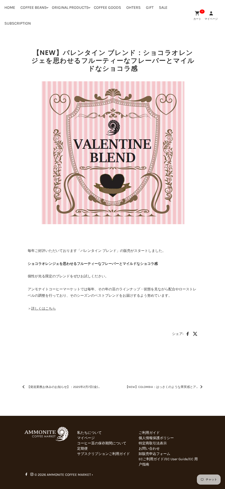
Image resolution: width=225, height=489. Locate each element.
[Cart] (197, 13)
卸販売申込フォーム (154, 454)
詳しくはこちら (43, 308)
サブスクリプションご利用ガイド (103, 454)
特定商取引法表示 (153, 443)
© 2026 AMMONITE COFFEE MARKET (62, 475)
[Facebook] (187, 333)
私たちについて (89, 433)
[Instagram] (31, 474)
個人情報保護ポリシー (156, 438)
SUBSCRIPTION (17, 23)
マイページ (86, 438)
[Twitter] (195, 333)
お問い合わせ (149, 448)
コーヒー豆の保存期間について (101, 443)
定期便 (82, 448)
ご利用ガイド (149, 433)
